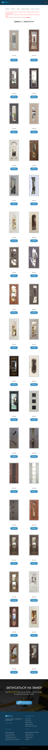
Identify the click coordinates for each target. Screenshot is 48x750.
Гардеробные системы (10, 735)
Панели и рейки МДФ (9, 734)
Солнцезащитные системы (10, 737)
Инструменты (28, 720)
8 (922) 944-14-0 (8, 720)
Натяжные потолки (29, 735)
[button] (24, 703)
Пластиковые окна (29, 734)
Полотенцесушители (9, 732)
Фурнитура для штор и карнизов (12, 739)
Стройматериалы (29, 724)
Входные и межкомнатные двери (32, 732)
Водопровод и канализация (31, 726)
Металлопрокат (28, 722)
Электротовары (28, 737)
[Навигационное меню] (45, 2)
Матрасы (27, 739)
